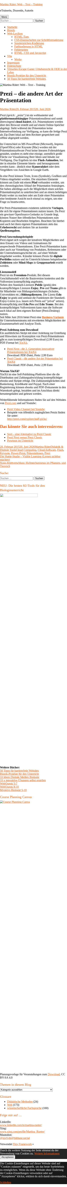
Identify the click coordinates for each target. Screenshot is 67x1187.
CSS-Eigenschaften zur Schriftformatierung (38, 40)
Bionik (11, 30)
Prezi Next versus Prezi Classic (24, 437)
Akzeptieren (7, 1157)
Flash (60, 449)
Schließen (5, 1182)
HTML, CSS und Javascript (30, 52)
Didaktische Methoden (20, 1101)
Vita (9, 56)
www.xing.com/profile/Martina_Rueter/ (22, 1131)
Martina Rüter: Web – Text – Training (21, 4)
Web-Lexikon (15, 33)
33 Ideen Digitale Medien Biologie (19, 777)
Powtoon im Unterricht (20, 440)
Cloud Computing (26, 449)
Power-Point (18, 453)
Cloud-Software (47, 449)
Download (54, 1074)
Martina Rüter (8, 109)
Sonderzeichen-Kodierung (29, 43)
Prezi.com (10, 403)
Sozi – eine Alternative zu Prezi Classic (29, 434)
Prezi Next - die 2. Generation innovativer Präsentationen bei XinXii (30, 350)
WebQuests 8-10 (9, 786)
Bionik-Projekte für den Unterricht (26, 75)
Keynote (5, 453)
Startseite (12, 27)
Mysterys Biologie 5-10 (13, 790)
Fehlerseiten (21, 49)
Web (9, 1104)
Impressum (13, 62)
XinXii (23, 342)
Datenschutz (14, 65)
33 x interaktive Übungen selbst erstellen (23, 780)
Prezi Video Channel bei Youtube (26, 409)
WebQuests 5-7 (8, 783)
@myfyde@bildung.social (15, 1138)
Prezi (47, 453)
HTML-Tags (21, 36)
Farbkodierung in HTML (28, 46)
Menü (4, 17)
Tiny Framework (22, 1144)
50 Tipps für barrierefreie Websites (26, 78)
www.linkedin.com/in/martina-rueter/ (21, 1125)
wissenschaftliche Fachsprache (24, 1108)
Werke (18, 59)
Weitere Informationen (46, 1153)
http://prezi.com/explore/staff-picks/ (27, 418)
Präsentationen (35, 453)
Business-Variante (53, 317)
